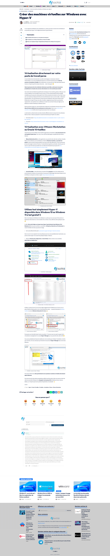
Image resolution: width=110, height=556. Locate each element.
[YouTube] (22, 2)
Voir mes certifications (74, 65)
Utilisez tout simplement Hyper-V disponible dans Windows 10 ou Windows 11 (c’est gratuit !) (43, 41)
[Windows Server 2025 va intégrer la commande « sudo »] (46, 486)
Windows (31, 11)
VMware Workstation (57, 387)
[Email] (59, 392)
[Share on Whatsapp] (77, 22)
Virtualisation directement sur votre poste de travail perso (37, 37)
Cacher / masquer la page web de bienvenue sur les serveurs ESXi (63, 495)
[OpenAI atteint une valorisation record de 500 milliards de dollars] (78, 535)
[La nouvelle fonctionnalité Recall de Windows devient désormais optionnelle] (82, 486)
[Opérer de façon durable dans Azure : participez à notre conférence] (22, 536)
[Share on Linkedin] (79, 22)
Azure (27, 520)
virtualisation (46, 387)
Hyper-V (30, 387)
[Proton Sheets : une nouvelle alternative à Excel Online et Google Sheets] (41, 536)
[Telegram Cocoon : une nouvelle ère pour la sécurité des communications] (41, 542)
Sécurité (46, 538)
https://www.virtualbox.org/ (48, 175)
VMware (50, 387)
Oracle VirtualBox (35, 387)
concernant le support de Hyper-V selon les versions (49, 230)
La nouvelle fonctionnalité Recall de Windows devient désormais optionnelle (81, 495)
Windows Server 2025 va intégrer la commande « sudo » (45, 495)
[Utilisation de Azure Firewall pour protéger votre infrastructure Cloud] (22, 524)
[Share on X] (75, 22)
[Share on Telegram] (81, 22)
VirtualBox (41, 387)
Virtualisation (24, 11)
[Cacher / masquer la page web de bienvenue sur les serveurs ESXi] (64, 486)
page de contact (41, 523)
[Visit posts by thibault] (21, 22)
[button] (86, 2)
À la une (30, 532)
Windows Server (42, 491)
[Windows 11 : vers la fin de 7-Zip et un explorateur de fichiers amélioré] (27, 486)
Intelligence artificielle (86, 519)
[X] (20, 2)
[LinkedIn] (23, 2)
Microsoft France (73, 33)
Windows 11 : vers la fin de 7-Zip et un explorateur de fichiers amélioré (27, 495)
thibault (27, 21)
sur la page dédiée (63, 527)
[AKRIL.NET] (55, 2)
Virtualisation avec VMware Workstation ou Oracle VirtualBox (38, 39)
